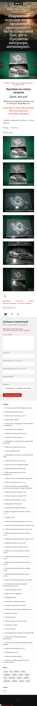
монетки (19, 678)
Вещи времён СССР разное (13, 504)
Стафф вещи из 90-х (11, 652)
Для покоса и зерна (11, 625)
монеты (26, 678)
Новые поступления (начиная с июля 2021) (18, 529)
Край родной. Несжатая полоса (15, 648)
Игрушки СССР (10, 517)
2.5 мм (6, 671)
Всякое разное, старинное (13, 593)
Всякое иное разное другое (13, 656)
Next (35, 65)
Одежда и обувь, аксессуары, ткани (16, 621)
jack (11, 671)
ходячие (14, 681)
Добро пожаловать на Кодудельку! (18, 10)
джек (5, 678)
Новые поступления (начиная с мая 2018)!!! (19, 580)
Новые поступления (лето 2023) (15, 500)
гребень (14, 674)
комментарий (7, 334)
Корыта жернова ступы (12, 451)
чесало (28, 681)
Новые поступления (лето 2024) (15, 482)
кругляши (12, 678)
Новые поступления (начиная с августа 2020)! (19, 539)
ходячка (21, 681)
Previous (1, 65)
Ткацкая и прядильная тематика (15, 605)
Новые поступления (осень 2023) (15, 492)
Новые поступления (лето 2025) (15, 460)
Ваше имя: (6, 352)
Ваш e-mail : (13, 360)
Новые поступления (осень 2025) (15, 447)
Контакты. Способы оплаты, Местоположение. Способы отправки (18, 110)
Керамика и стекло (11, 613)
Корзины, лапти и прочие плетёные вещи (18, 609)
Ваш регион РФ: (8, 376)
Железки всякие (10, 617)
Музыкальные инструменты (14, 412)
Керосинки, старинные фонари (15, 601)
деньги (27, 674)
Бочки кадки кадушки (12, 419)
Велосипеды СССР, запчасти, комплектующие (19, 633)
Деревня (16, 671)
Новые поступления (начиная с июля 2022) (18, 521)
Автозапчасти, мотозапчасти (14, 429)
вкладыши (7, 674)
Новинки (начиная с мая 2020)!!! (15, 543)
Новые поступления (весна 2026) (15, 433)
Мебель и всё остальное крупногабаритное (18, 478)
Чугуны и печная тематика (13, 589)
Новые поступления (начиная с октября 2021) (19, 525)
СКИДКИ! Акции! (10, 597)
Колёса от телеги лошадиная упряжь (16, 464)
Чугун (23, 671)
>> (5, 296)
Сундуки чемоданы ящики (13, 437)
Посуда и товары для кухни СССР (15, 496)
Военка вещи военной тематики (15, 507)
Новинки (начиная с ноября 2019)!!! (16, 547)
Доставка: (6, 384)
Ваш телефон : (15, 368)
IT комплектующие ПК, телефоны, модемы (18, 408)
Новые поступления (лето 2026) (15, 415)
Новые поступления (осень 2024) (15, 468)
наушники (7, 681)
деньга (21, 674)
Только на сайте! (10, 629)
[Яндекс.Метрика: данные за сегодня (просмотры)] (6, 705)
